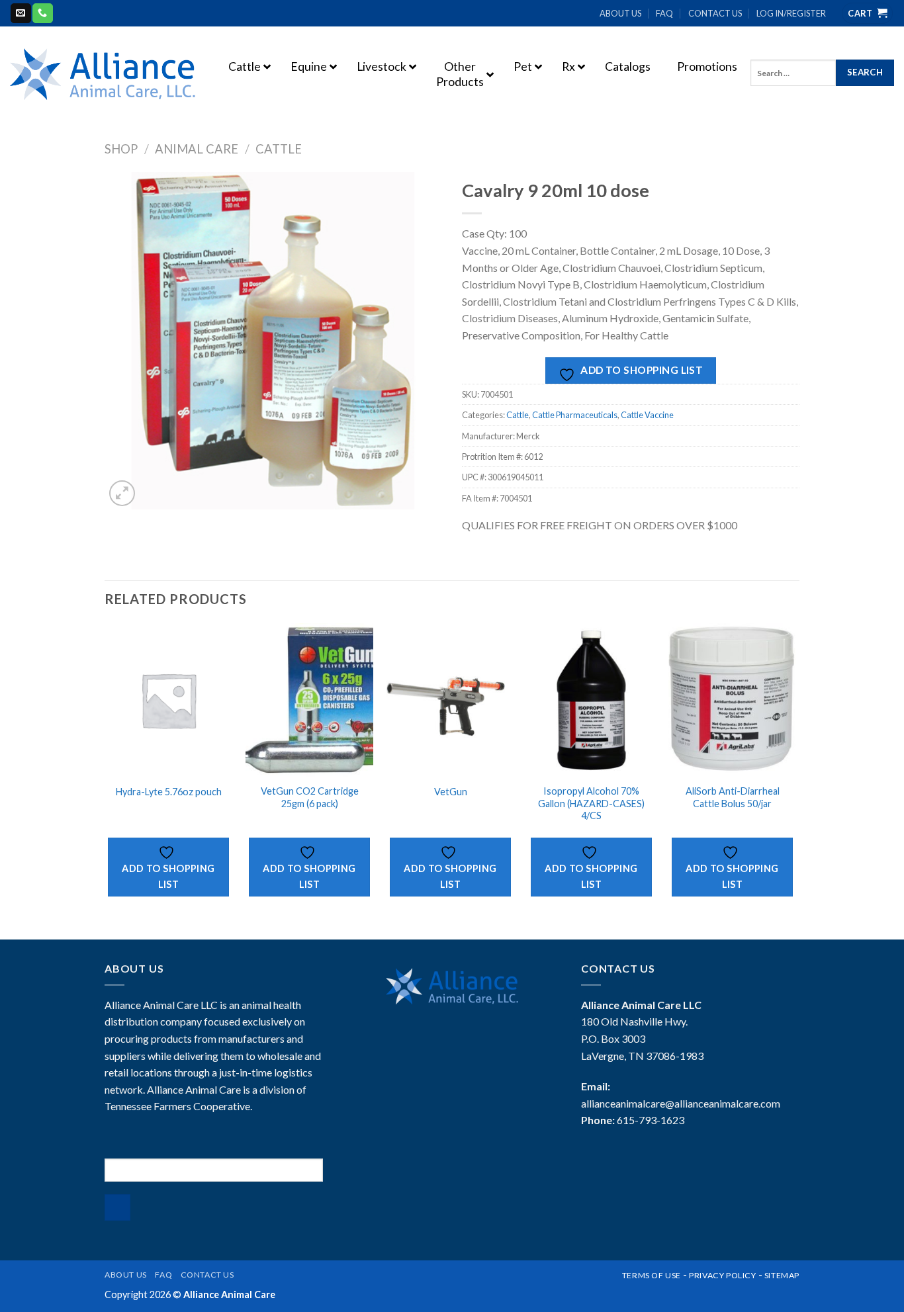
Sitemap (781, 1275)
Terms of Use (651, 1275)
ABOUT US (620, 13)
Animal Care (196, 149)
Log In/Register (791, 13)
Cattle (278, 149)
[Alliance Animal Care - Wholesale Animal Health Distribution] (102, 74)
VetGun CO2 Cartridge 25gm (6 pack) (310, 797)
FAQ (664, 13)
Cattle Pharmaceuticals (574, 415)
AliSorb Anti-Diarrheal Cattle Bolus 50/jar (733, 797)
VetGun (450, 791)
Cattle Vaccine (647, 415)
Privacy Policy (722, 1275)
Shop (121, 149)
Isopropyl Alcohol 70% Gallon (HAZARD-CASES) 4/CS (591, 803)
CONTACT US (715, 13)
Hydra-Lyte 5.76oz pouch (169, 791)
